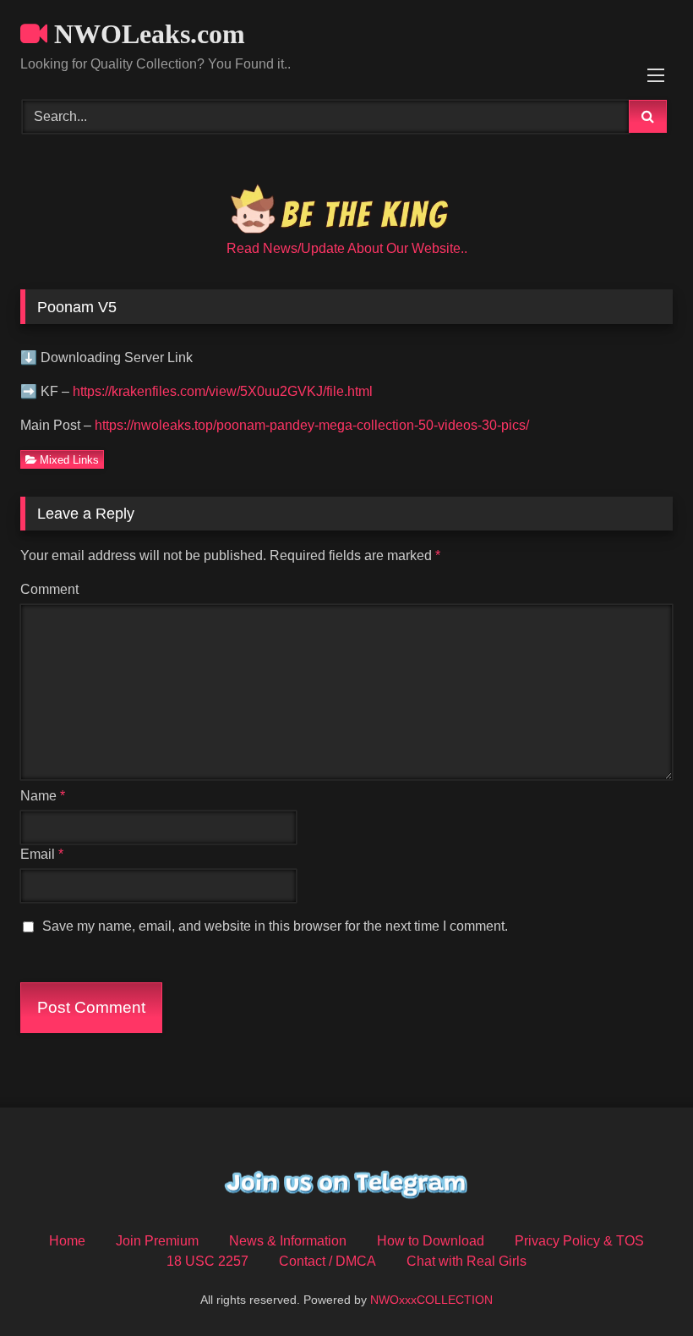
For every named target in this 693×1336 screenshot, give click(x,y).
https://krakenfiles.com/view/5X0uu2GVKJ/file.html (223, 391)
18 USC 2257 (207, 1261)
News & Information (287, 1241)
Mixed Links (69, 460)
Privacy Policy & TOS (579, 1241)
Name (42, 796)
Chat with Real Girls (467, 1261)
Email (41, 854)
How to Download (430, 1241)
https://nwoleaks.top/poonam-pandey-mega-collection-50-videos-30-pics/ (312, 425)
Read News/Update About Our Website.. (346, 248)
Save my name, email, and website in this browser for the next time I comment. (275, 926)
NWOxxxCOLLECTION (431, 1299)
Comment (49, 589)
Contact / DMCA (327, 1261)
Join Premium (157, 1241)
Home (67, 1241)
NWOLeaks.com (146, 34)
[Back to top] (640, 1285)
